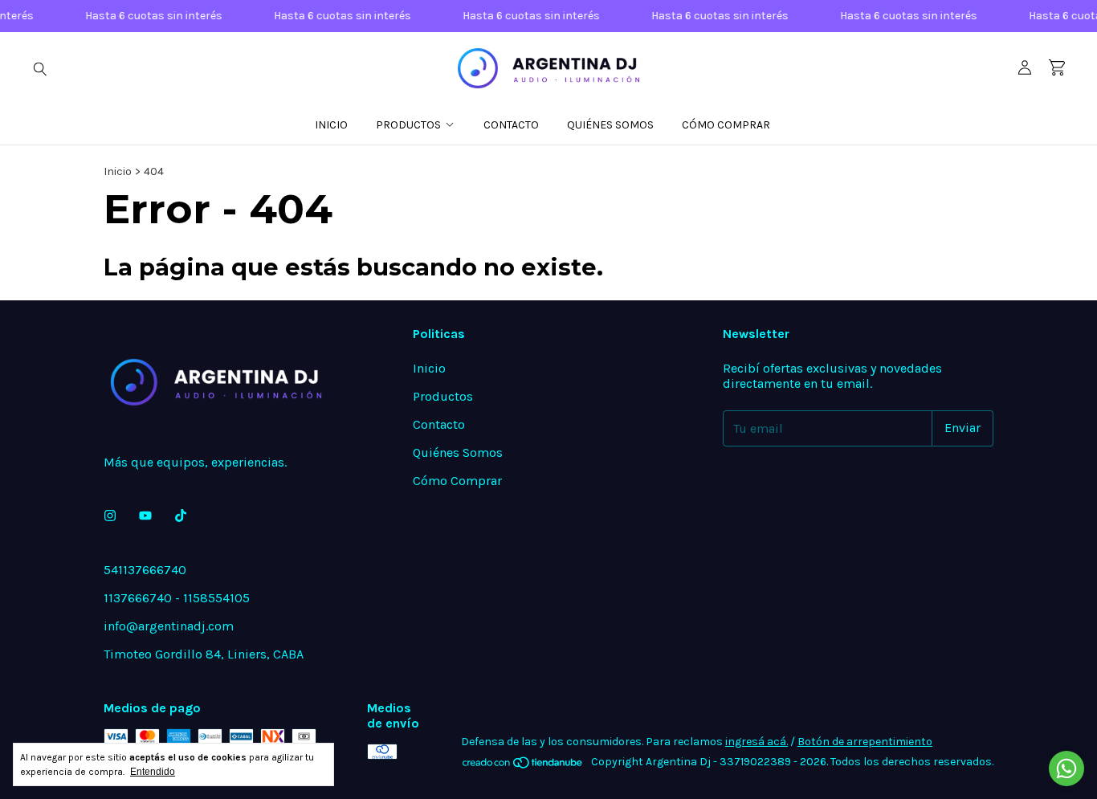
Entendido (152, 771)
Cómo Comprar (726, 125)
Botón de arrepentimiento (864, 741)
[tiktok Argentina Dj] (180, 516)
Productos (408, 125)
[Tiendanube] (523, 766)
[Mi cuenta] (1025, 68)
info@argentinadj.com (169, 626)
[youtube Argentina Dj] (145, 516)
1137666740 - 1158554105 (177, 597)
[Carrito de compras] (1057, 67)
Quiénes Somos (610, 125)
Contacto (511, 125)
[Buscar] (40, 68)
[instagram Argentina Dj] (110, 516)
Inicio (331, 125)
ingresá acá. (756, 741)
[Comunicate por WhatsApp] (1066, 768)
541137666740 (145, 569)
